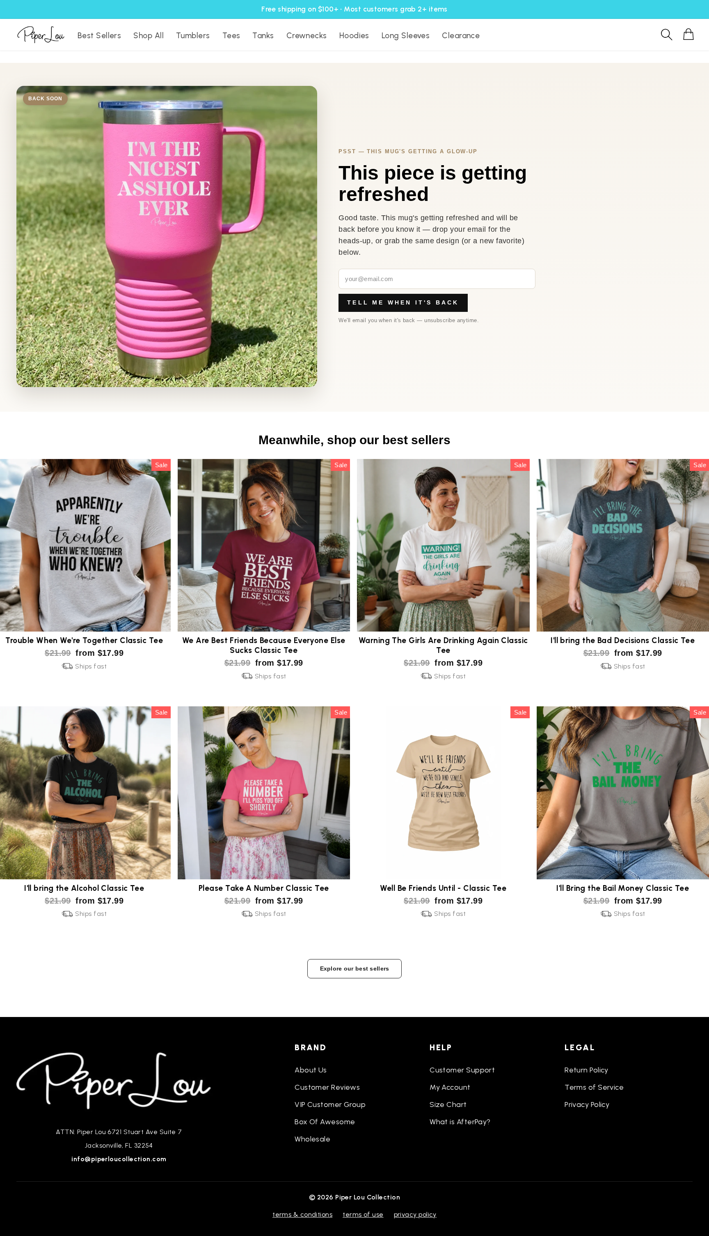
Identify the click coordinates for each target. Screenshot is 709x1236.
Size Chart (448, 1104)
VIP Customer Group (330, 1104)
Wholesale (312, 1139)
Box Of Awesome (325, 1121)
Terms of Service (594, 1087)
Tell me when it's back (403, 302)
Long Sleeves (406, 35)
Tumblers (193, 35)
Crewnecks (306, 35)
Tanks (263, 35)
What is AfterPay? (460, 1121)
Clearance (461, 35)
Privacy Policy (587, 1104)
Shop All (148, 35)
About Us (311, 1070)
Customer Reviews (327, 1087)
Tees (231, 35)
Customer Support (462, 1070)
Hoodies (354, 35)
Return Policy (586, 1070)
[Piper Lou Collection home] (119, 1080)
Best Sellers (99, 35)
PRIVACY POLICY (415, 1214)
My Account (450, 1087)
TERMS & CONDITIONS (302, 1214)
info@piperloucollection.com (118, 1159)
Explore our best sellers (354, 968)
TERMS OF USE (363, 1214)
